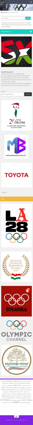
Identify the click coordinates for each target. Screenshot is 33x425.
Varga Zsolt (18, 400)
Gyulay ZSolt (27, 383)
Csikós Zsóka (5, 383)
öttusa (11, 402)
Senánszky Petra (28, 396)
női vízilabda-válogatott (16, 394)
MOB (22, 390)
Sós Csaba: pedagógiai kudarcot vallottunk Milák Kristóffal (15, 76)
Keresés (3, 91)
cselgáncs (29, 381)
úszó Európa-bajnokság (25, 402)
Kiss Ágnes (24, 385)
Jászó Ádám (10, 385)
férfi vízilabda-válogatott (20, 383)
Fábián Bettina (11, 383)
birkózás (19, 381)
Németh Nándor (20, 391)
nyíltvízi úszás (12, 392)
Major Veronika (29, 387)
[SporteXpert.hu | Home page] (3, 2)
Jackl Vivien (4, 385)
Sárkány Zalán (27, 398)
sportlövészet (10, 398)
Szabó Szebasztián (18, 398)
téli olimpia (5, 400)
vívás (24, 400)
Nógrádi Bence (26, 391)
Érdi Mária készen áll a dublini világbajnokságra (12, 74)
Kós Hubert (9, 387)
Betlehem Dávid (12, 381)
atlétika (4, 381)
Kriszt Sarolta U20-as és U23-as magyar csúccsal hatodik (15, 85)
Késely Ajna (28, 385)
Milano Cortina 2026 (8, 390)
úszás (16, 402)
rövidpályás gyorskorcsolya (7, 396)
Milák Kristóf (18, 389)
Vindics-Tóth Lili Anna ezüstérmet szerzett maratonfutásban (16, 83)
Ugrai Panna (13, 400)
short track (4, 398)
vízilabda (29, 400)
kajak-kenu (17, 385)
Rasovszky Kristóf (26, 394)
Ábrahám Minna (6, 402)
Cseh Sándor (24, 381)
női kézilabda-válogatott (6, 394)
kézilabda (3, 387)
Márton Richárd (27, 390)
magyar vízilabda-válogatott (19, 387)
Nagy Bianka (6, 391)
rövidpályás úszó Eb (19, 396)
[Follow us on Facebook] (31, 32)
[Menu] (31, 2)
